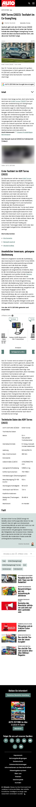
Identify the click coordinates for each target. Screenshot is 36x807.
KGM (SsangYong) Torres (11, 565)
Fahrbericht (18, 569)
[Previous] (3, 52)
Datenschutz (18, 761)
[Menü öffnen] (33, 3)
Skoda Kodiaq (8, 246)
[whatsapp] (15, 746)
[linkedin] (24, 740)
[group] (18, 60)
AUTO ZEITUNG (5, 10)
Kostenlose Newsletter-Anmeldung (18, 695)
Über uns (18, 773)
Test (11, 10)
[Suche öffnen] (29, 3)
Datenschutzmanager (18, 764)
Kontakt (18, 783)
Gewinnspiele (18, 780)
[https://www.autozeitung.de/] (8, 3)
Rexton (29, 274)
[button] (18, 92)
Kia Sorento (7, 238)
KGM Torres (26, 178)
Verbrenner (6, 569)
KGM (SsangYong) (14, 561)
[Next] (32, 52)
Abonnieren (18, 728)
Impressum (18, 755)
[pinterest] (6, 740)
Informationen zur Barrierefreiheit (18, 767)
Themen (18, 777)
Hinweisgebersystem (18, 770)
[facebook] (18, 740)
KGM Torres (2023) (18, 101)
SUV (24, 565)
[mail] (21, 746)
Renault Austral (9, 242)
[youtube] (30, 740)
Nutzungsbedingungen (18, 758)
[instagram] (12, 740)
